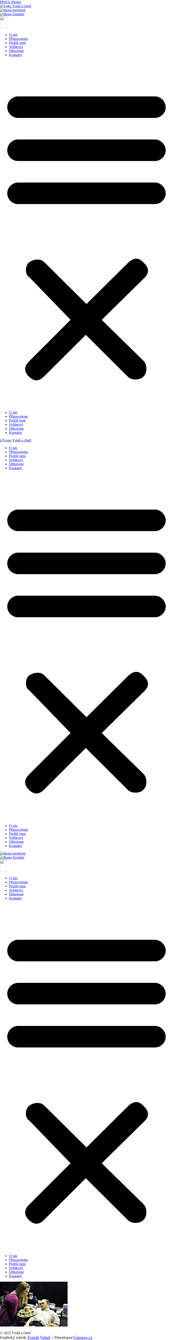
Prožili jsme (17, 43)
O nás (13, 35)
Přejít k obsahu (10, 2)
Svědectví (16, 47)
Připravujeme (18, 39)
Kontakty (15, 55)
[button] (86, 234)
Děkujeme (16, 51)
